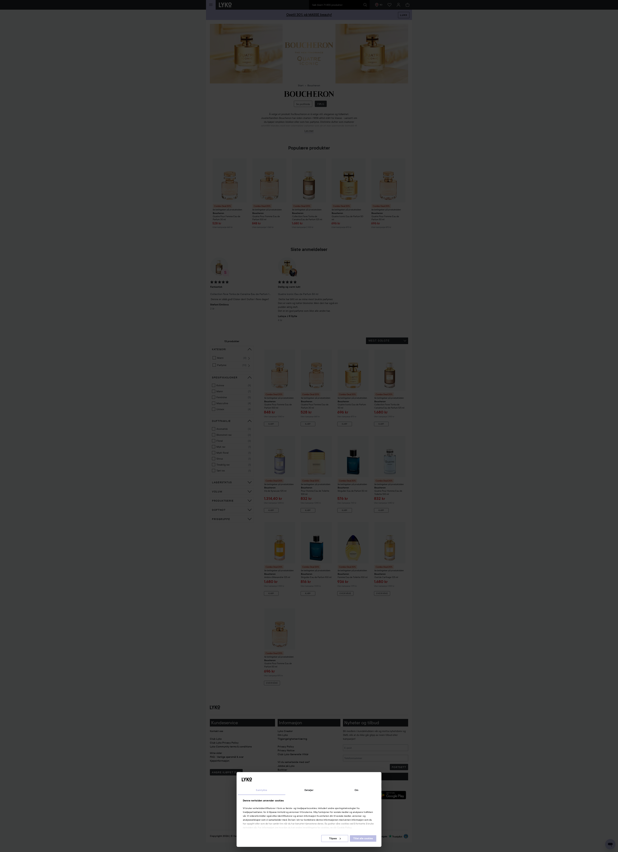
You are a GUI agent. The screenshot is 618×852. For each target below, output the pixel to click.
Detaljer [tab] (309, 790)
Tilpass (333, 838)
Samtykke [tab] (261, 790)
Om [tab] (356, 790)
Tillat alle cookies (363, 838)
